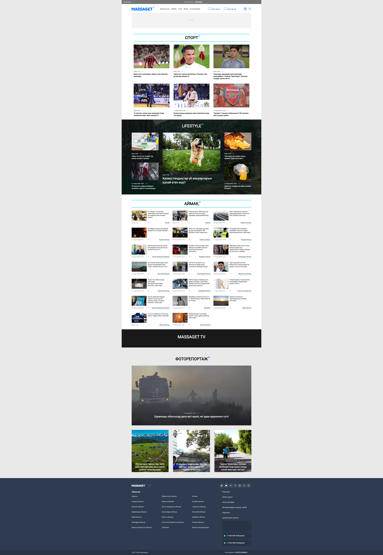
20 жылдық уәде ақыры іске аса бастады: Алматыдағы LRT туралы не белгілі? (188, 431)
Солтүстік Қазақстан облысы (173, 522)
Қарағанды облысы (244, 256)
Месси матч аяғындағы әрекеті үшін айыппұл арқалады (151, 71)
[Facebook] (235, 486)
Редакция (226, 512)
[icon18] (149, 485)
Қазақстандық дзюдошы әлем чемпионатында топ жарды (191, 110)
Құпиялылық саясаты (230, 518)
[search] (249, 8)
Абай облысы (246, 307)
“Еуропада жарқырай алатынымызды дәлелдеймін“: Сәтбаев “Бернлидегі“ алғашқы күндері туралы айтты (230, 72)
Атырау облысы (246, 239)
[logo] (143, 8)
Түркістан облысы (164, 290)
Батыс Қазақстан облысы (161, 256)
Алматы (207, 222)
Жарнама (127, 2)
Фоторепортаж (195, 9)
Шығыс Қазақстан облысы (161, 307)
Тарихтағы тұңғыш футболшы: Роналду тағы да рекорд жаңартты (190, 71)
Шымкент (207, 307)
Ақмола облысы (246, 222)
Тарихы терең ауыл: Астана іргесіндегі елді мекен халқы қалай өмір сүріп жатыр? (230, 431)
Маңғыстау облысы (244, 273)
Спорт (180, 9)
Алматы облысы (205, 239)
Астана (167, 222)
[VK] (231, 486)
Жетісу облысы (165, 324)
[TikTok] (222, 486)
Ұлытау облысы (205, 324)
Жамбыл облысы (204, 256)
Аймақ (186, 9)
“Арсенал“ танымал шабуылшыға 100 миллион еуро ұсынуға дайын (231, 110)
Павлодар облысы (204, 290)
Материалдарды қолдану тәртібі (234, 507)
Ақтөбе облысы (164, 239)
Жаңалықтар (164, 9)
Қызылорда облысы (203, 273)
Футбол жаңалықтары (200, 527)
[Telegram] (244, 486)
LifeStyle (173, 9)
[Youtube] (226, 486)
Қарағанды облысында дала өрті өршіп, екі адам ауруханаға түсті (156, 366)
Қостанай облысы (164, 273)
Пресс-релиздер (228, 502)
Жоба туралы (227, 497)
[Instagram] (240, 486)
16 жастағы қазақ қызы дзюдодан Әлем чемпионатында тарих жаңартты (149, 110)
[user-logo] (245, 8)
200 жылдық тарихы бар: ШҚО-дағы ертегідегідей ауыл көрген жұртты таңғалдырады (145, 432)
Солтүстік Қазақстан (244, 290)
